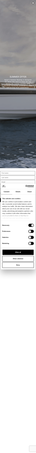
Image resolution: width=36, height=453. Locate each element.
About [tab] (29, 191)
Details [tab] (18, 191)
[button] (33, 3)
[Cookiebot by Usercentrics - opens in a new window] (25, 186)
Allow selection (18, 258)
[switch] (31, 231)
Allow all (18, 252)
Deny (18, 265)
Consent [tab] (6, 191)
